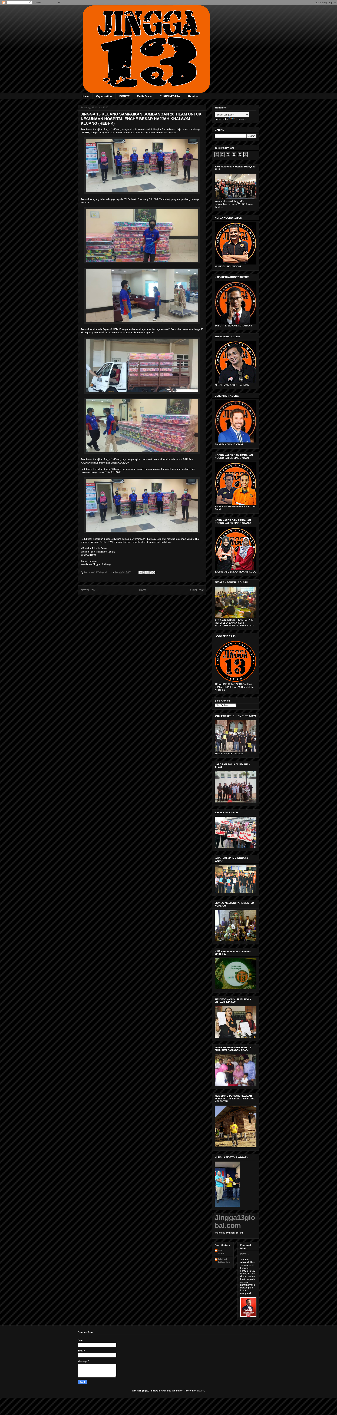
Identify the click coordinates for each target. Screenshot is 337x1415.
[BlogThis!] (143, 572)
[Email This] (140, 572)
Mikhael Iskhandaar (224, 1261)
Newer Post (88, 590)
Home (85, 96)
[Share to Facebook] (150, 572)
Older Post (196, 590)
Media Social (144, 96)
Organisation (104, 96)
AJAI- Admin (221, 1252)
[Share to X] (147, 572)
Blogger (200, 1390)
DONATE (124, 96)
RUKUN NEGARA (170, 96)
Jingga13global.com (235, 1221)
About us (193, 96)
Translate (241, 119)
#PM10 (244, 1253)
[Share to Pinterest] (153, 572)
